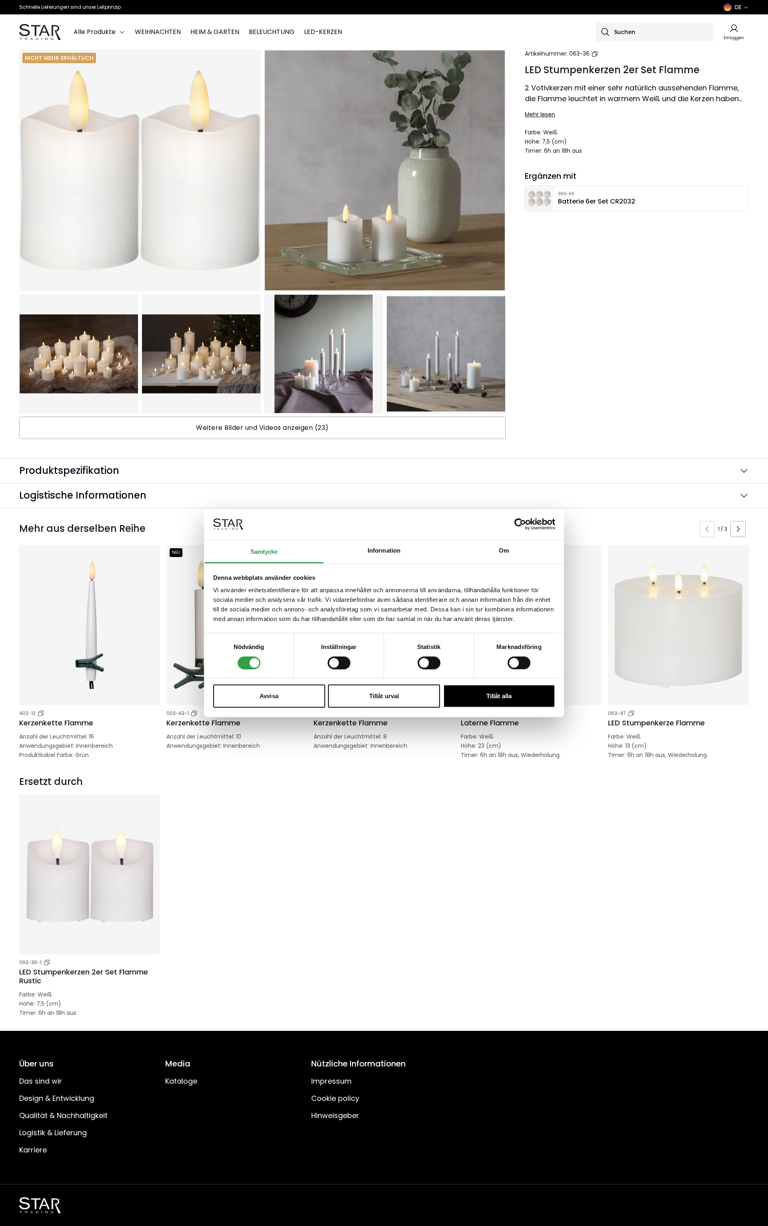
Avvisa (269, 696)
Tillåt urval (384, 696)
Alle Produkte (95, 31)
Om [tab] (504, 550)
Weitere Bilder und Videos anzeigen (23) (262, 427)
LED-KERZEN (323, 31)
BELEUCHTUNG (271, 31)
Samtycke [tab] (264, 551)
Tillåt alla (499, 696)
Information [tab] (384, 550)
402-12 (27, 713)
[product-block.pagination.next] (738, 529)
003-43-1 (177, 713)
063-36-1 (30, 962)
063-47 (617, 713)
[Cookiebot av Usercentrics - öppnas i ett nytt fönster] (520, 524)
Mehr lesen (540, 114)
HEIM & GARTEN (214, 31)
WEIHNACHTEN (158, 31)
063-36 (579, 54)
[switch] (339, 662)
